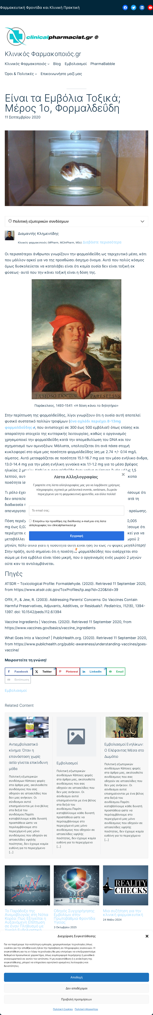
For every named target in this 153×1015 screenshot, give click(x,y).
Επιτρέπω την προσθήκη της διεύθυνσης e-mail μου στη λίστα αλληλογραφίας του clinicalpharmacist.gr (67, 523)
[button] (76, 477)
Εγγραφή (76, 536)
